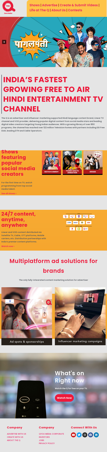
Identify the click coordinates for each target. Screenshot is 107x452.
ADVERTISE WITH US (16, 433)
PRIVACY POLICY (47, 443)
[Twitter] (79, 434)
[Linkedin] (96, 434)
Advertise (49, 5)
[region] (53, 42)
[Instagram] (84, 434)
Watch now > (7, 246)
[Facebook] (90, 434)
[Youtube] (73, 434)
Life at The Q (39, 10)
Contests (75, 10)
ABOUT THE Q (13, 440)
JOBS (41, 440)
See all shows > (9, 193)
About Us (58, 10)
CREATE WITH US (15, 437)
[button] (4, 42)
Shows (35, 5)
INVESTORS (44, 437)
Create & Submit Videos (79, 5)
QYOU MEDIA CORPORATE (51, 433)
